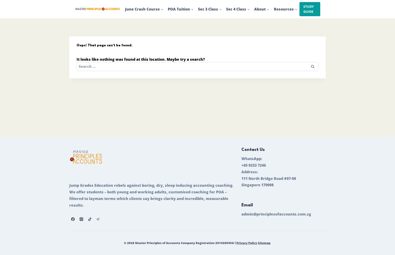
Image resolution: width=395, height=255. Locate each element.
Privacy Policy (246, 243)
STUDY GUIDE (308, 9)
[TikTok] (89, 219)
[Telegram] (98, 219)
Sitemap (264, 243)
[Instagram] (81, 219)
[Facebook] (73, 219)
